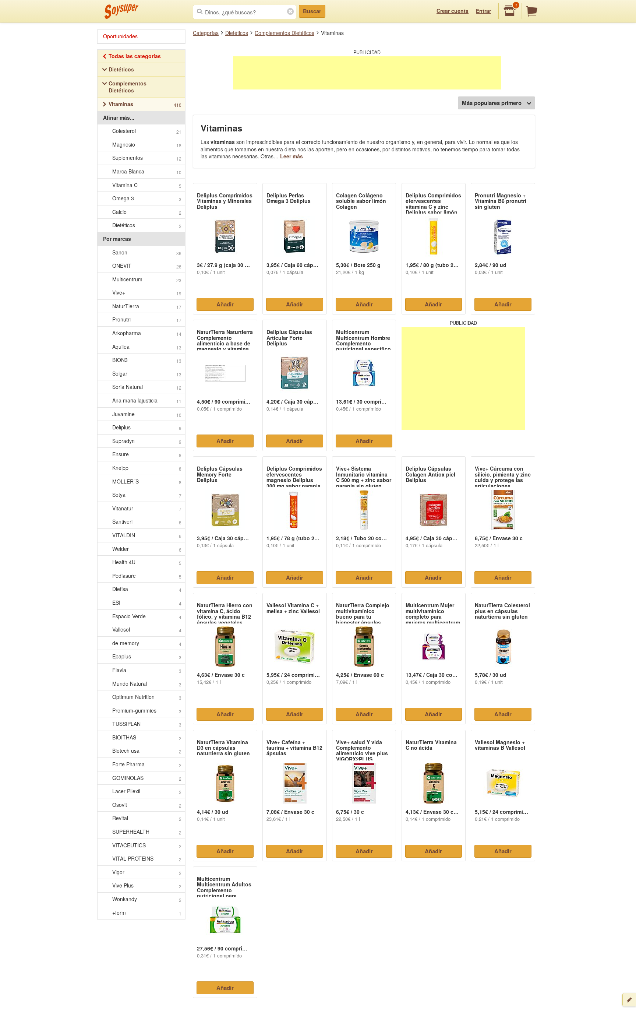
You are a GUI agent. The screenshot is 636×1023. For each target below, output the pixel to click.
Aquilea (146, 347)
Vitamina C (146, 185)
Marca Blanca (146, 171)
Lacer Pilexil (146, 791)
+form (146, 913)
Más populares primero (492, 103)
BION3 (146, 360)
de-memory (146, 643)
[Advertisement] (367, 72)
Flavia (146, 670)
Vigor (146, 872)
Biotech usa (146, 751)
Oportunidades (120, 36)
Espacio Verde (146, 616)
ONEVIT (146, 266)
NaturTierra (146, 306)
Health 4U (146, 562)
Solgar (146, 373)
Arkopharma (146, 333)
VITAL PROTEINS (146, 858)
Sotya (146, 495)
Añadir (225, 304)
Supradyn (146, 441)
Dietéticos (236, 32)
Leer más (291, 156)
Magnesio (146, 144)
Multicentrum (146, 279)
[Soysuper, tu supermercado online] (122, 11)
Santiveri (146, 521)
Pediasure (146, 576)
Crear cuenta (453, 10)
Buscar (312, 11)
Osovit (146, 805)
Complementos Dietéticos (284, 32)
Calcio (146, 212)
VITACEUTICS (146, 845)
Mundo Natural (146, 684)
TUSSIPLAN (146, 724)
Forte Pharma (146, 764)
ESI (146, 603)
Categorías (206, 32)
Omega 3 (146, 198)
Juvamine (146, 414)
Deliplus (146, 427)
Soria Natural (146, 387)
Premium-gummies (146, 710)
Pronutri (146, 319)
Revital (146, 818)
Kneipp (146, 468)
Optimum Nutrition (146, 697)
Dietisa (146, 589)
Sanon (146, 252)
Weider (146, 549)
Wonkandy (146, 899)
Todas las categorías (135, 56)
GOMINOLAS (146, 778)
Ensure (146, 454)
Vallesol (146, 629)
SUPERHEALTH (146, 832)
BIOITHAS (146, 737)
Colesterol (146, 131)
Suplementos (146, 158)
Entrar (483, 10)
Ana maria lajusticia (146, 400)
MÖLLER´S (146, 481)
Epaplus (146, 656)
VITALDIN (146, 535)
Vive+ (146, 292)
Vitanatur (146, 508)
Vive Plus (146, 885)
